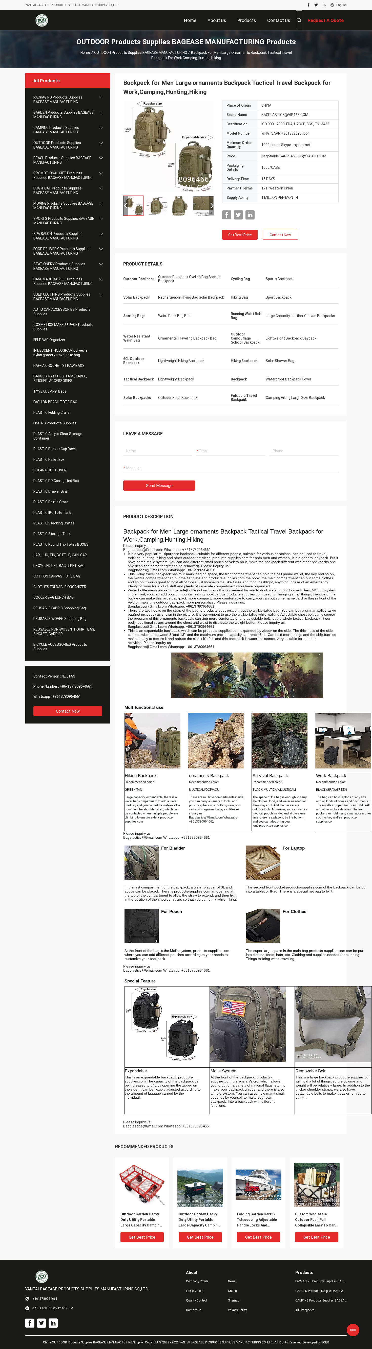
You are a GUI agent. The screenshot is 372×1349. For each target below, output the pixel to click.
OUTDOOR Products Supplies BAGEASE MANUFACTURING (140, 53)
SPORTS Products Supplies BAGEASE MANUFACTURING (63, 220)
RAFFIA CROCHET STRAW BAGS (59, 366)
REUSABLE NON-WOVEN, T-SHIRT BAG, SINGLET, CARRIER (64, 631)
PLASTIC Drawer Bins (50, 491)
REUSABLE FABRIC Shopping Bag (59, 608)
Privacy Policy (237, 1310)
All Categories (305, 1310)
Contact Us (193, 1310)
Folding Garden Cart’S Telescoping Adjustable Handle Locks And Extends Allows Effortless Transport (257, 1220)
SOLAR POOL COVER (50, 470)
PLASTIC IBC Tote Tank (52, 513)
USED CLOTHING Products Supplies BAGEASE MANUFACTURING (61, 296)
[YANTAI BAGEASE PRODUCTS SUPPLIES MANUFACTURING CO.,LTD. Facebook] (308, 5)
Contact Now (68, 711)
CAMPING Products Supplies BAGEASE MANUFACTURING (56, 130)
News (232, 1281)
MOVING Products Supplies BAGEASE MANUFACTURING (63, 205)
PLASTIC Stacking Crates (54, 523)
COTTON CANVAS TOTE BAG (56, 576)
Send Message (159, 485)
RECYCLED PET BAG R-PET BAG (59, 566)
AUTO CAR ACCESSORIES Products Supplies (62, 311)
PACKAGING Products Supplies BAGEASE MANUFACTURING (57, 99)
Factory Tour (194, 1291)
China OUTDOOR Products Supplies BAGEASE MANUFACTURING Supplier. (94, 1342)
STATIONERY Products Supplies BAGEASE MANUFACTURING (59, 266)
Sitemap (233, 1300)
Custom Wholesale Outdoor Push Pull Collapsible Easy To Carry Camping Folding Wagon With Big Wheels (316, 1220)
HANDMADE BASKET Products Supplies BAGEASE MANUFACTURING (63, 281)
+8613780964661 (66, 696)
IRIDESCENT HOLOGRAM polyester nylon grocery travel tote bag (61, 352)
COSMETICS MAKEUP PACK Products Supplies (63, 327)
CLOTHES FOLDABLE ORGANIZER (59, 587)
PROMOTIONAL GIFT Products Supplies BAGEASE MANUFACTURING (63, 175)
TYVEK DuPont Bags (50, 391)
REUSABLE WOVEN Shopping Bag (60, 619)
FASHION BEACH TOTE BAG (55, 402)
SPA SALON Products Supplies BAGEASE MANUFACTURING (57, 236)
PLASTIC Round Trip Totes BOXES (61, 544)
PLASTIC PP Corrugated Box (56, 481)
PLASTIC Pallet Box (49, 459)
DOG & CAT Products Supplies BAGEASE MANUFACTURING (57, 190)
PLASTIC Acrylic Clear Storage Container (57, 436)
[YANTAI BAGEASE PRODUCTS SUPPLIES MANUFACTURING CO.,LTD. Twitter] (316, 5)
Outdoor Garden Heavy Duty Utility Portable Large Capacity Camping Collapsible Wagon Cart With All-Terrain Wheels (141, 1220)
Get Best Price (240, 235)
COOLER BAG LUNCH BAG (53, 597)
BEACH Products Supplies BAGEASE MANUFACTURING (62, 160)
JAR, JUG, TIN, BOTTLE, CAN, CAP (60, 555)
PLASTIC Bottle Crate (50, 502)
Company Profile (197, 1281)
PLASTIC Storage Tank (51, 534)
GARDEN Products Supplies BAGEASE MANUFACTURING (63, 114)
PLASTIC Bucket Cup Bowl (54, 449)
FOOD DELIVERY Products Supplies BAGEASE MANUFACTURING (61, 251)
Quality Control (196, 1300)
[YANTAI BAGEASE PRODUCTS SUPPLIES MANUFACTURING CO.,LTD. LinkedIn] (324, 5)
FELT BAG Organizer (49, 340)
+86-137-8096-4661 (76, 686)
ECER (325, 1342)
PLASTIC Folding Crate (51, 413)
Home (85, 53)
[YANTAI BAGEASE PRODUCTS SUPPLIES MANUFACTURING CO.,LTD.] (41, 20)
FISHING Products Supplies (54, 423)
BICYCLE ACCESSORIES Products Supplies (60, 646)
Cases (232, 1291)
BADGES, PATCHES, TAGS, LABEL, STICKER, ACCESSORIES (60, 378)
